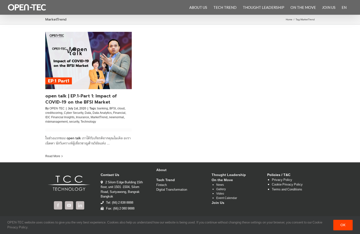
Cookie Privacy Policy (287, 184)
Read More (52, 156)
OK (343, 225)
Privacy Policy (282, 180)
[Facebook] (58, 205)
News (220, 185)
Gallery (221, 189)
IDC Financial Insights (59, 117)
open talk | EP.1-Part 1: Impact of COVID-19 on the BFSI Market (81, 99)
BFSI (112, 108)
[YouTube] (69, 205)
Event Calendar (226, 198)
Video (220, 194)
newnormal (116, 117)
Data (88, 113)
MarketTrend (99, 117)
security (74, 121)
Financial (119, 113)
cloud (121, 108)
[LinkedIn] (80, 205)
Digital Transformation (171, 189)
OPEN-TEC (57, 108)
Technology (88, 121)
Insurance (82, 117)
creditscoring (53, 113)
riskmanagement (56, 121)
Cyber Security (73, 113)
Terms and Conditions (287, 189)
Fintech (161, 185)
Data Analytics (102, 113)
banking (102, 108)
